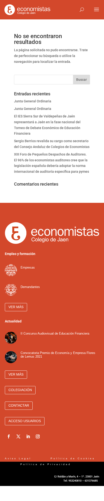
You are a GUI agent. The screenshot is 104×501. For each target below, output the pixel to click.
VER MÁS (15, 307)
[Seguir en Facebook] (9, 436)
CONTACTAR (18, 405)
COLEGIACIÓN (20, 390)
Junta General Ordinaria (32, 101)
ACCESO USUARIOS (24, 421)
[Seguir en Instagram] (38, 436)
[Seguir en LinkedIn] (28, 436)
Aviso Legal (19, 458)
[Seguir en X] (18, 436)
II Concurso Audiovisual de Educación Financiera (55, 333)
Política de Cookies (74, 458)
